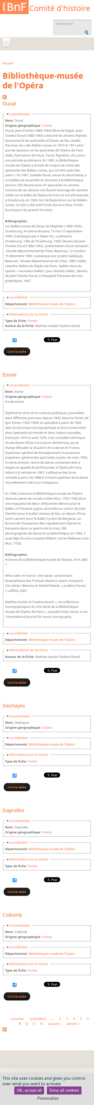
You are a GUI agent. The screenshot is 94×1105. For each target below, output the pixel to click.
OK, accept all (29, 1090)
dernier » (73, 1024)
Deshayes (14, 705)
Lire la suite (19, 351)
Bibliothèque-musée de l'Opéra (52, 304)
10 (41, 1024)
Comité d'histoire (59, 8)
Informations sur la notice (28, 314)
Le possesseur (19, 114)
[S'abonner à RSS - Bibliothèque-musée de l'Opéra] (5, 1030)
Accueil (8, 63)
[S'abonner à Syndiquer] (5, 98)
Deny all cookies (64, 1090)
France (47, 125)
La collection (18, 297)
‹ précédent (37, 1019)
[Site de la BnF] (14, 8)
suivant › (54, 1024)
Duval (9, 103)
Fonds (32, 320)
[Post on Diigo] (15, 341)
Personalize (48, 1098)
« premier (17, 1019)
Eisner (10, 374)
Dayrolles (13, 810)
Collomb (12, 914)
